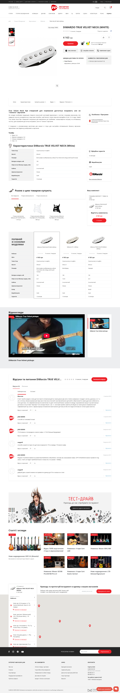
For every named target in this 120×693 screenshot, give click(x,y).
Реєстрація (108, 1)
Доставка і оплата (30, 1)
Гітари (11, 13)
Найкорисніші (22, 391)
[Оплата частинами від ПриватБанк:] (88, 43)
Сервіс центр (19, 1)
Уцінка (109, 13)
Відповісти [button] (108, 410)
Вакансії (63, 678)
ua (96, 1)
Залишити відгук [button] (99, 379)
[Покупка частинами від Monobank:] (82, 43)
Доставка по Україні (40, 676)
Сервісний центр (65, 670)
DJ (72, 13)
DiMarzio (42, 21)
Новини (11, 670)
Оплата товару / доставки (42, 667)
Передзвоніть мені (104, 591)
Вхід (101, 1)
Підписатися (105, 651)
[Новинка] (25, 543)
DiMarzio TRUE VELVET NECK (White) (46, 247)
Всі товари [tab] (15, 196)
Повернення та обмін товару (42, 673)
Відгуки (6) (16, 386)
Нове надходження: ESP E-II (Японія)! (24, 556)
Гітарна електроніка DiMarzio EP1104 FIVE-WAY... (18, 217)
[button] (57, 85)
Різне (102, 13)
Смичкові (52, 13)
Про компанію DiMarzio (95, 179)
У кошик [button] (99, 220)
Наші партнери (65, 676)
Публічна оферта (13, 678)
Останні (32, 391)
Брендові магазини (66, 667)
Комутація (93, 13)
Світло (78, 13)
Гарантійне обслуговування (42, 670)
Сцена (85, 13)
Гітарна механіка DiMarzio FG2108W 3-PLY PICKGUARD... (37, 217)
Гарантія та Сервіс (43, 1)
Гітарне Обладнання (19, 21)
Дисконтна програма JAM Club (69, 673)
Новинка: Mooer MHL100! (101, 548)
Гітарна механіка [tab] (41, 196)
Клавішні (35, 13)
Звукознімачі (32, 21)
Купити (70, 43)
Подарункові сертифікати (15, 676)
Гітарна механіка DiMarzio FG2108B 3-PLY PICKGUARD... (56, 217)
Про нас (11, 1)
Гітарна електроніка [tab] (27, 196)
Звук (67, 13)
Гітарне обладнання (22, 13)
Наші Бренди (12, 673)
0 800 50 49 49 (13, 7)
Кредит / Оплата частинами (42, 678)
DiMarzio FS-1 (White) (72, 247)
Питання (25, 386)
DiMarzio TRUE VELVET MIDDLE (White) (98, 248)
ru (93, 1)
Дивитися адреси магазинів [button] (81, 508)
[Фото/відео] (54, 539)
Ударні (60, 13)
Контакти (53, 1)
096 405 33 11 (91, 672)
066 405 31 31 (91, 674)
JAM (10, 21)
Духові (43, 13)
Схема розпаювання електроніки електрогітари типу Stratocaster (100, 121)
